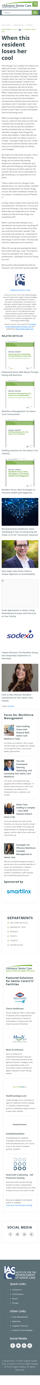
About (15, 1298)
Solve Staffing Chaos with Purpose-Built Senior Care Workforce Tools (17, 732)
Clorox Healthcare (15, 1008)
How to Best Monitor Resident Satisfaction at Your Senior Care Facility (17, 697)
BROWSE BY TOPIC (18, 927)
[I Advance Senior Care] (17, 4)
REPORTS (14, 931)
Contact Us (17, 1289)
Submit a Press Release (22, 1330)
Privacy (15, 1303)
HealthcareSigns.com (16, 1095)
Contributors (18, 1294)
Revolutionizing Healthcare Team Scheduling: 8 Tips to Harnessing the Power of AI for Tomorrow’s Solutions (20, 532)
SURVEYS (14, 940)
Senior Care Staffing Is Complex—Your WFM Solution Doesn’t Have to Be (19, 810)
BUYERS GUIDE (16, 945)
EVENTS (13, 936)
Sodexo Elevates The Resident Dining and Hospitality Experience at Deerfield (20, 655)
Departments (18, 25)
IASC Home (6, 25)
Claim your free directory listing (19, 1205)
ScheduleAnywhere (15, 1133)
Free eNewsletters (20, 1317)
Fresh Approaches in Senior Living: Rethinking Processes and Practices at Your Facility (19, 613)
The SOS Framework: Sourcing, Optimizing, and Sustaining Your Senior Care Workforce (18, 769)
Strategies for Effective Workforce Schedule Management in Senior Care (20, 851)
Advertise (16, 1321)
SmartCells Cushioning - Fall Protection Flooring (19, 1176)
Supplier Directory (20, 1326)
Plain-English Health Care (24, 329)
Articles (30, 25)
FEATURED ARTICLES (19, 923)
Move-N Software (14, 1049)
